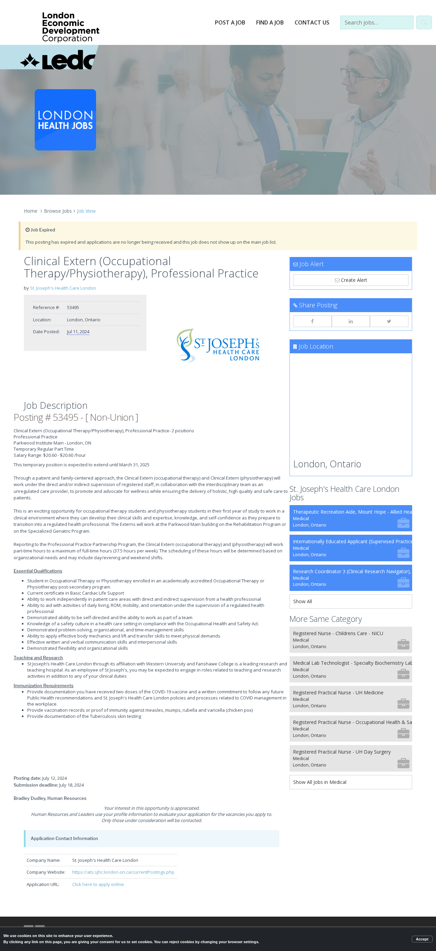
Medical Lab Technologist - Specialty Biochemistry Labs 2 (352, 669)
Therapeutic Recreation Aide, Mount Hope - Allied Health (352, 518)
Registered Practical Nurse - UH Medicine (338, 699)
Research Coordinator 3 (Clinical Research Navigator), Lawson (352, 577)
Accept (422, 939)
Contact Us (312, 22)
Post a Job (230, 22)
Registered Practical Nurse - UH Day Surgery (342, 758)
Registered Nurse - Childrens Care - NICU (338, 639)
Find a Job (270, 22)
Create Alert (353, 280)
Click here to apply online (98, 884)
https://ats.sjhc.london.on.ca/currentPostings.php (123, 872)
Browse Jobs (58, 211)
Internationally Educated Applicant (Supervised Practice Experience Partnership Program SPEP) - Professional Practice (352, 548)
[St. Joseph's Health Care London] (218, 346)
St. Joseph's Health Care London (63, 288)
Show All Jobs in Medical (319, 782)
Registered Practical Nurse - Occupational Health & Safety (352, 728)
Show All (302, 601)
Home (30, 211)
